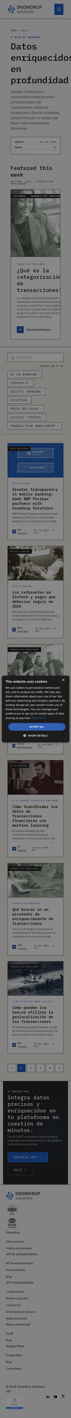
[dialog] (35, 709)
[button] (35, 735)
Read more (38, 718)
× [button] (63, 680)
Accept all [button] (37, 726)
